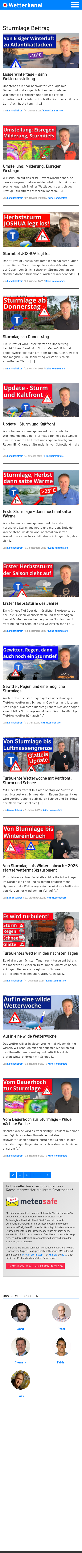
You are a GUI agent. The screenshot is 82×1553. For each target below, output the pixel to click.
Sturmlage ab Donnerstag (26, 336)
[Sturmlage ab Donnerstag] (41, 313)
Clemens (21, 1362)
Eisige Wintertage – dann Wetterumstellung (25, 76)
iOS (64, 1254)
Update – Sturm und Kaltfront (29, 424)
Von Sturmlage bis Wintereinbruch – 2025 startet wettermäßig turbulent (40, 867)
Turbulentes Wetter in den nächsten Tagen (40, 953)
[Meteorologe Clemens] (20, 1346)
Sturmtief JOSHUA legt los (26, 253)
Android (52, 1254)
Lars (21, 1396)
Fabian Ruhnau (15, 810)
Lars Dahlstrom (15, 110)
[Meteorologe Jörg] (20, 1312)
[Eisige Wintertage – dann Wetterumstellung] (41, 50)
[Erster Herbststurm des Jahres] (41, 579)
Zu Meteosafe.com (19, 1265)
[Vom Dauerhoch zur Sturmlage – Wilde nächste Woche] (41, 1095)
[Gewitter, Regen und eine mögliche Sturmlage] (41, 662)
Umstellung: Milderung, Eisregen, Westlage (33, 168)
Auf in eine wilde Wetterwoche (29, 1036)
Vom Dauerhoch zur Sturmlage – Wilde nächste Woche (37, 1121)
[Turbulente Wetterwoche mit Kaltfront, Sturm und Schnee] (41, 754)
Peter (61, 1329)
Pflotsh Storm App (32, 1254)
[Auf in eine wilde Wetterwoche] (41, 1012)
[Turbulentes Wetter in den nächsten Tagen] (41, 929)
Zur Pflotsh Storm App (49, 1265)
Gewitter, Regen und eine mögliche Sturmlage (34, 688)
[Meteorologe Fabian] (61, 1346)
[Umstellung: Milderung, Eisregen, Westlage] (41, 142)
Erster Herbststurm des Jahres (31, 603)
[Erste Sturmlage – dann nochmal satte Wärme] (41, 487)
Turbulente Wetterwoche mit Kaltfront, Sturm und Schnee (37, 780)
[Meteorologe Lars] (20, 1380)
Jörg (20, 1329)
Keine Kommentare (53, 110)
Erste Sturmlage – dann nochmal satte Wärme (37, 513)
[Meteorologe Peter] (61, 1312)
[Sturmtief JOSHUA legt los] (41, 229)
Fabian (61, 1362)
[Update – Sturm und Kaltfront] (41, 400)
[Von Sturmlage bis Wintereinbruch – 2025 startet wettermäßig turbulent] (41, 842)
